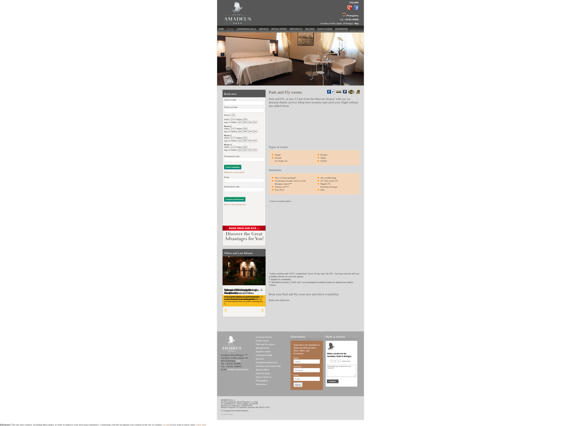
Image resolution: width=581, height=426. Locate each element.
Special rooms (262, 348)
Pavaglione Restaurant (266, 362)
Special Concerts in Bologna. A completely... (243, 291)
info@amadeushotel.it (237, 369)
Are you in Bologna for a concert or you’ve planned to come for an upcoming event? (241, 298)
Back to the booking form (235, 204)
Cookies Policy (227, 414)
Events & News (324, 29)
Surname (297, 366)
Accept (166, 424)
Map (357, 23)
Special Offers (279, 29)
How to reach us (263, 377)
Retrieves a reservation (234, 172)
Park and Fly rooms (265, 344)
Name (296, 358)
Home (221, 29)
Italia (238, 361)
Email (296, 375)
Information (341, 29)
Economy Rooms (264, 337)
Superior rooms (263, 351)
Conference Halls (246, 29)
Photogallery (262, 380)
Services (263, 29)
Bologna (309, 29)
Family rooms (262, 340)
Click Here (201, 424)
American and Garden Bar (268, 366)
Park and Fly (296, 29)
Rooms (230, 29)
